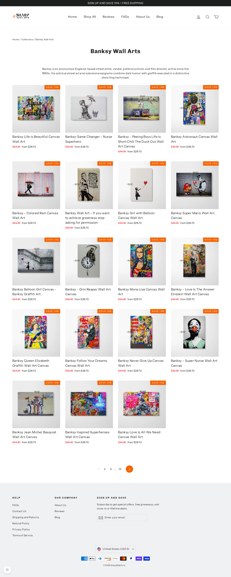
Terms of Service (22, 535)
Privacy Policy (21, 529)
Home (72, 17)
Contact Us (19, 511)
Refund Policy (20, 523)
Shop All (90, 17)
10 (120, 469)
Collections (27, 39)
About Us (143, 17)
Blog (159, 17)
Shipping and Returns (25, 517)
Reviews (108, 17)
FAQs (125, 17)
